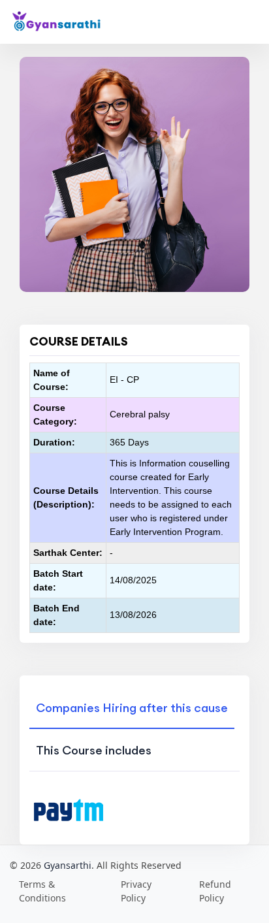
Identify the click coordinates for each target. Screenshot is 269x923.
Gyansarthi (67, 865)
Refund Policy (215, 891)
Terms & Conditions (42, 891)
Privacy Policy (136, 891)
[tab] (131, 706)
